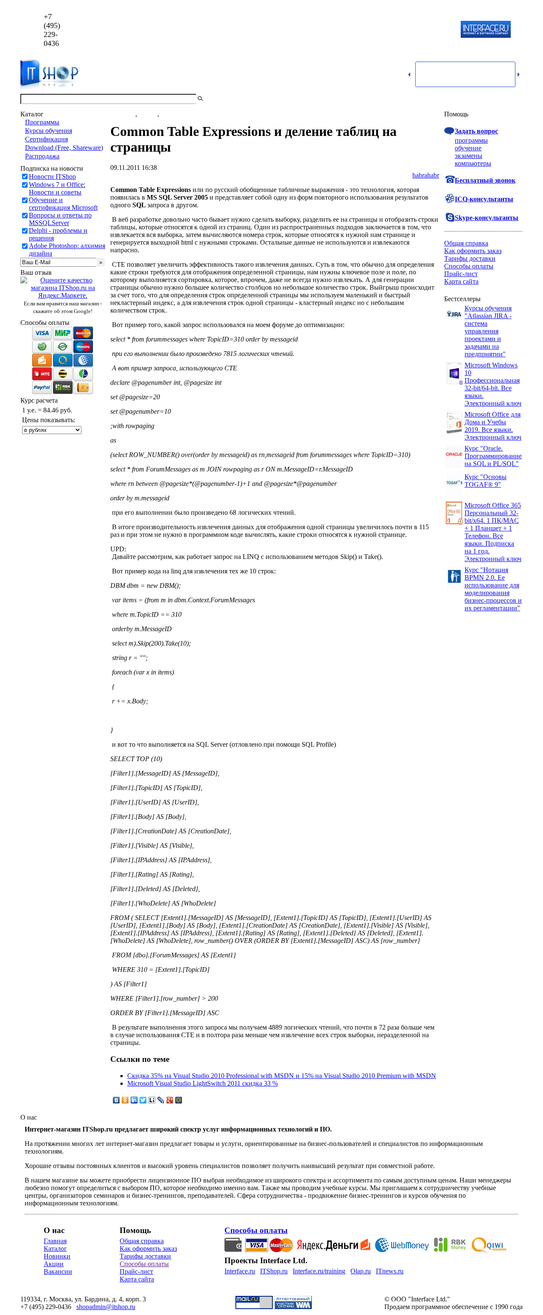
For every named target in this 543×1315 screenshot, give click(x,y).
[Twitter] (143, 1100)
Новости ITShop (52, 176)
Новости (122, 114)
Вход (515, 98)
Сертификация (46, 139)
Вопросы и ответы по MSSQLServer (60, 219)
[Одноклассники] (125, 1100)
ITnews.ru (389, 1271)
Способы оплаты (468, 266)
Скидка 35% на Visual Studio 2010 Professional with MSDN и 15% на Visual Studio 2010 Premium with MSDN (281, 1075)
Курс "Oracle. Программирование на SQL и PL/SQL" (493, 456)
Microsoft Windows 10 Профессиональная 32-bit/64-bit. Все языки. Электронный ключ (493, 384)
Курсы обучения (48, 130)
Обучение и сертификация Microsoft (63, 203)
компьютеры (473, 163)
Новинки (57, 1256)
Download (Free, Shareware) (64, 147)
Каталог (55, 1248)
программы (471, 140)
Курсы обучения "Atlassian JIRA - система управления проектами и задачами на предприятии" (488, 331)
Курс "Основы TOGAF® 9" (486, 480)
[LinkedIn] (134, 1100)
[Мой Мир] (178, 1100)
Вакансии (58, 1271)
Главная (55, 1240)
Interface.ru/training (319, 1271)
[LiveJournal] (161, 1100)
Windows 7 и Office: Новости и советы (57, 188)
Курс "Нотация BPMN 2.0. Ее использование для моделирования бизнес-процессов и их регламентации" (493, 589)
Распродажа (42, 156)
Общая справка (466, 243)
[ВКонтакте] (116, 1100)
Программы (42, 122)
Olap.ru (360, 1271)
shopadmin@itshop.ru (380, 30)
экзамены (468, 155)
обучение (468, 148)
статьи (148, 114)
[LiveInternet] (152, 1100)
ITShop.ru (274, 1271)
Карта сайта (461, 281)
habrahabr (425, 175)
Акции (54, 1263)
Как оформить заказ (472, 250)
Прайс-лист (461, 273)
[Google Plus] (169, 1100)
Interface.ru (239, 1271)
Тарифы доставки (469, 258)
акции (170, 114)
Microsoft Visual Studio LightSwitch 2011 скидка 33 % (202, 1083)
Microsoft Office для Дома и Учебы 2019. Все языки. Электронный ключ (493, 426)
